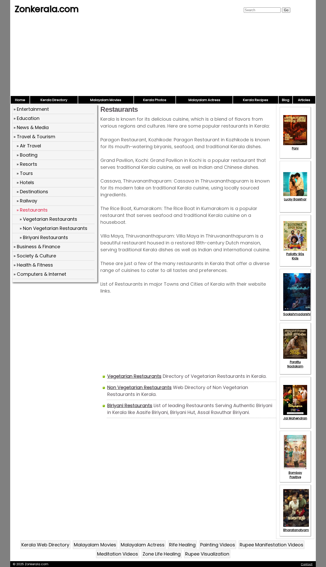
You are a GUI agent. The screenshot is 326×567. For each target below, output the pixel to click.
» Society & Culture (34, 256)
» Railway (27, 201)
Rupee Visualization (207, 554)
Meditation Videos (117, 554)
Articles (304, 100)
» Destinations (32, 191)
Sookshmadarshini (298, 314)
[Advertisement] (163, 57)
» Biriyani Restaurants (44, 237)
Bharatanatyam (296, 530)
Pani (295, 148)
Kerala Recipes (255, 100)
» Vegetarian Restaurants (48, 219)
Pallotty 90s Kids (295, 256)
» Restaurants (32, 210)
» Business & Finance (36, 246)
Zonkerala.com (47, 9)
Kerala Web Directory (45, 545)
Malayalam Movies (105, 100)
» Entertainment (31, 109)
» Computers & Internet (39, 274)
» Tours (25, 173)
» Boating (27, 155)
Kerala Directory (53, 100)
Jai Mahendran (295, 418)
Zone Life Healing (162, 554)
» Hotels (25, 182)
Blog (285, 100)
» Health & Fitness (33, 265)
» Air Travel (29, 146)
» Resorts (27, 164)
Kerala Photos (154, 100)
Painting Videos (217, 545)
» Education (26, 118)
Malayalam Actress (204, 100)
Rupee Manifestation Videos (271, 545)
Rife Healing (182, 545)
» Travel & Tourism (34, 136)
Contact (307, 564)
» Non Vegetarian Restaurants (53, 228)
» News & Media (31, 127)
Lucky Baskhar (295, 199)
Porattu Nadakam (295, 364)
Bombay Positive (295, 475)
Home (20, 100)
